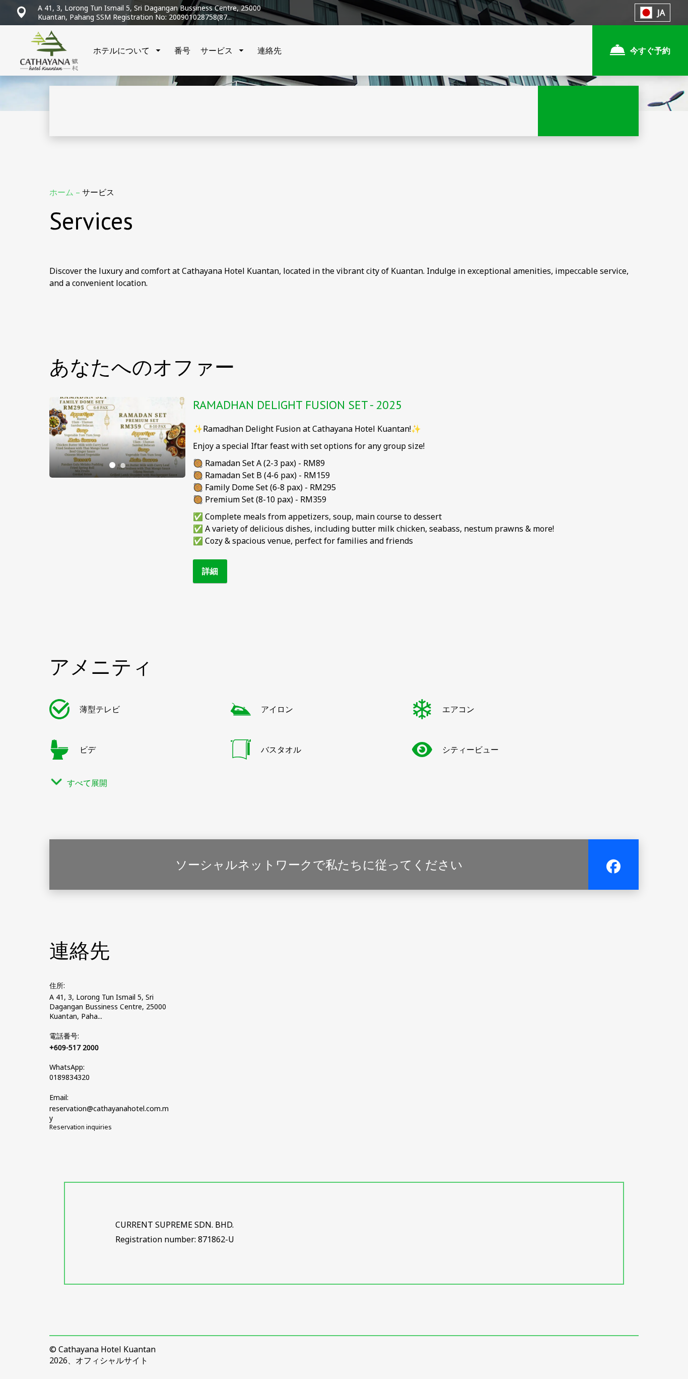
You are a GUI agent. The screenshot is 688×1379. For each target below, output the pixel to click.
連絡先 (269, 50)
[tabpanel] (117, 437)
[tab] (112, 465)
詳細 (210, 571)
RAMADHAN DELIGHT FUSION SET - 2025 (297, 405)
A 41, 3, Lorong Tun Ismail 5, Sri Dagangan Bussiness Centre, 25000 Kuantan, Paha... (107, 1006)
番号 (182, 50)
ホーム (62, 192)
